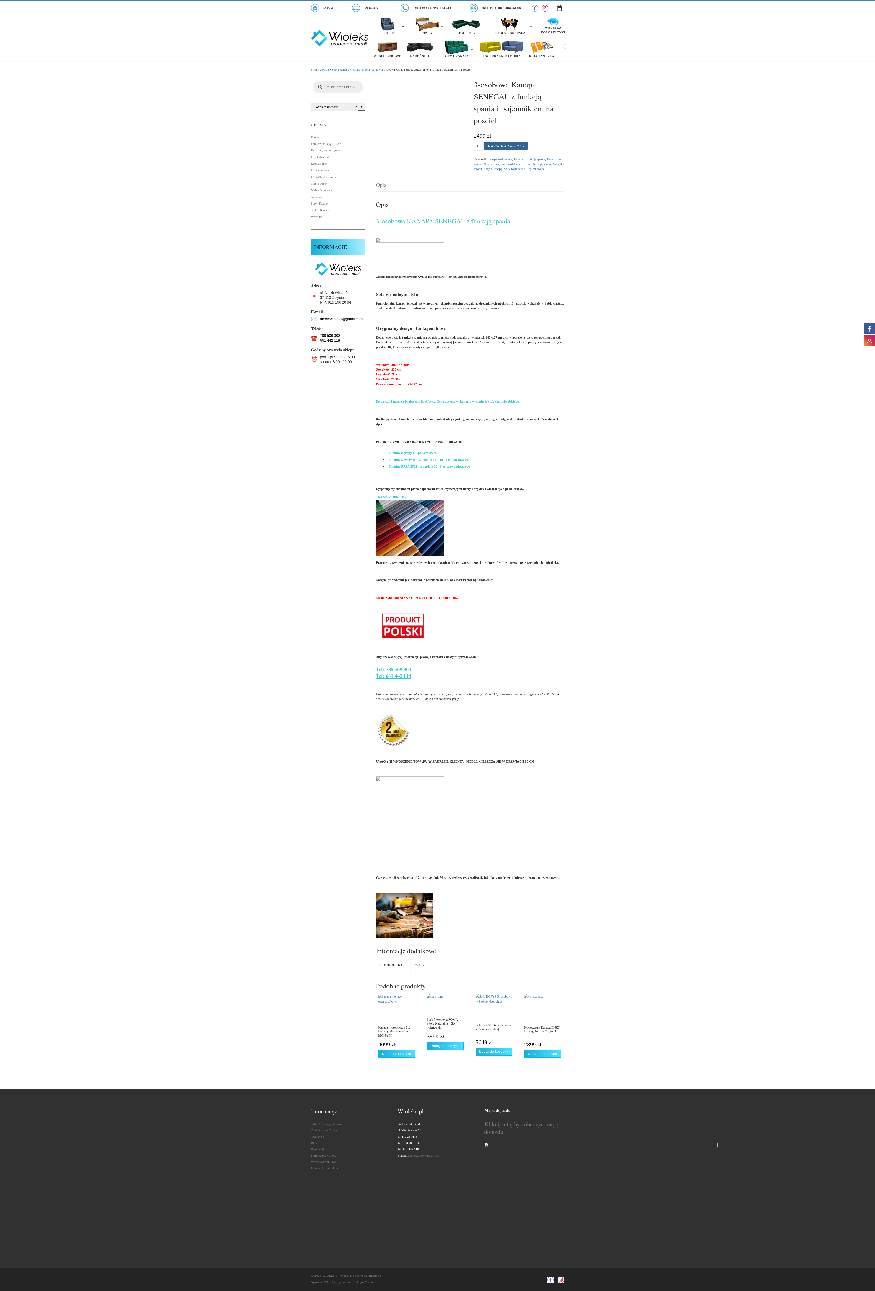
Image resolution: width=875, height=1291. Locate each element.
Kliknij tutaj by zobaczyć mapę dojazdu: (521, 1127)
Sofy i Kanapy (340, 69)
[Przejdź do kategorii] (361, 107)
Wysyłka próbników (323, 1161)
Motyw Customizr (366, 1282)
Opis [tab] (381, 185)
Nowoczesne (491, 164)
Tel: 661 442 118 (393, 676)
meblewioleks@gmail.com (341, 319)
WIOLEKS (330, 1275)
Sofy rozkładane (514, 169)
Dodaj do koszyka (506, 146)
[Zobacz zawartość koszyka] (559, 8)
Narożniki (317, 197)
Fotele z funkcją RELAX (326, 144)
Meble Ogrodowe (321, 190)
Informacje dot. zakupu (325, 1168)
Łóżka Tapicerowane (324, 177)
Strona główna (320, 69)
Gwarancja (317, 1136)
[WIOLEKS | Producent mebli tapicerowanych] (339, 36)
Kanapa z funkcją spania (529, 159)
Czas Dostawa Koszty (324, 1130)
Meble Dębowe (320, 183)
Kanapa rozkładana (500, 159)
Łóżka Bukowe (320, 163)
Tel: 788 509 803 (393, 669)
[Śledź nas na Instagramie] (545, 8)
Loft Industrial (320, 157)
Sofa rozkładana (511, 164)
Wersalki (316, 216)
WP (326, 1282)
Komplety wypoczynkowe (327, 150)
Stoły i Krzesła (320, 210)
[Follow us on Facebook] (535, 8)
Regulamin (318, 1149)
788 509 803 (330, 336)
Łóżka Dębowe (320, 170)
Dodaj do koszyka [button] (396, 1053)
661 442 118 (330, 340)
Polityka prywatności (324, 1155)
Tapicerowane (536, 169)
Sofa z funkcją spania (365, 69)
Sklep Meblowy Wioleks (326, 1124)
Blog (314, 1143)
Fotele (315, 137)
